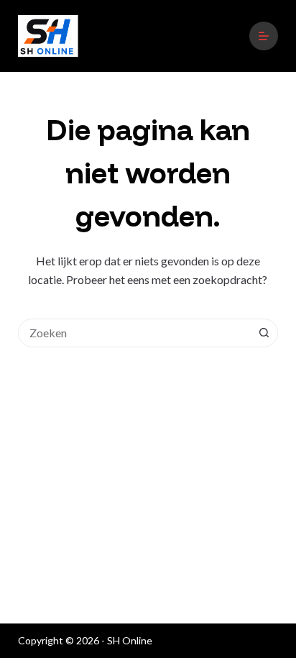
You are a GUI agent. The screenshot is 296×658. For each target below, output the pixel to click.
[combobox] (135, 333)
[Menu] (263, 36)
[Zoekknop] (263, 333)
